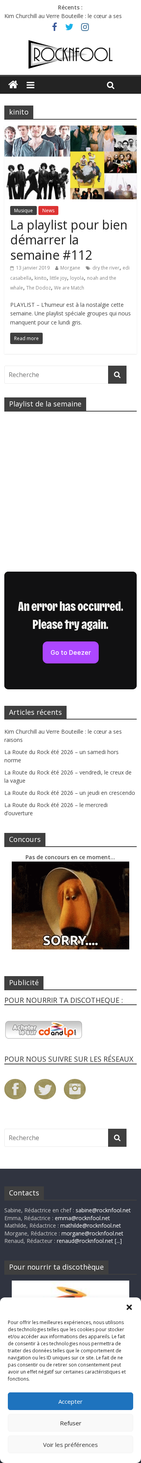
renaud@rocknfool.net (85, 1240)
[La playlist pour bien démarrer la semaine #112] (70, 130)
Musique (23, 210)
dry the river (105, 267)
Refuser (70, 1423)
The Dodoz (38, 287)
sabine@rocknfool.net (103, 1210)
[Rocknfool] (70, 54)
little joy (58, 278)
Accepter (70, 1401)
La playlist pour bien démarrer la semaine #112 (69, 239)
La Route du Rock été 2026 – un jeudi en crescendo (69, 792)
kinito (40, 278)
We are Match (69, 287)
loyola (77, 278)
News (48, 210)
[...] (118, 1240)
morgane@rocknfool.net (92, 1233)
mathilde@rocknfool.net (90, 1225)
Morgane (70, 267)
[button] (129, 1307)
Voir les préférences (70, 1444)
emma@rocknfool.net (82, 1218)
